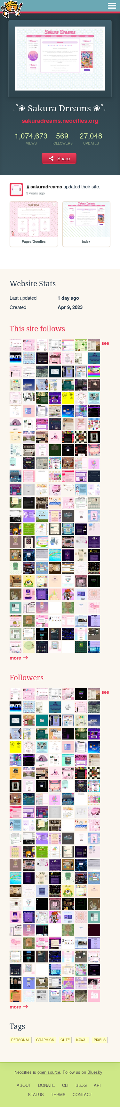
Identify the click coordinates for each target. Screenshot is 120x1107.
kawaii (81, 1039)
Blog (81, 1085)
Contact (82, 1094)
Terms (58, 1094)
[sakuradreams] (16, 189)
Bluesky (94, 1072)
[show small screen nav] (112, 6)
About (24, 1085)
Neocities (23, 1072)
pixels (100, 1039)
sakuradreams (46, 186)
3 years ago (35, 192)
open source (48, 1072)
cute (65, 1039)
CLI (65, 1085)
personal (20, 1039)
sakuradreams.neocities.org (60, 120)
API (97, 1085)
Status (36, 1094)
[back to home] (11, 8)
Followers (27, 678)
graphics (45, 1039)
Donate (46, 1085)
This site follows (37, 329)
